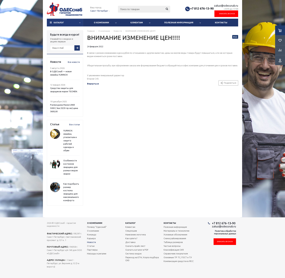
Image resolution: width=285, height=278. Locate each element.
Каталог (59, 22)
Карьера (91, 238)
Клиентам (136, 22)
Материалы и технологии (176, 231)
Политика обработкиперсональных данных (225, 232)
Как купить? (131, 238)
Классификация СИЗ (174, 250)
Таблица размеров (173, 242)
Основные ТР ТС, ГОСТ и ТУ (178, 257)
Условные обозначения (175, 234)
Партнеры (92, 250)
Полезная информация (178, 22)
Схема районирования (175, 238)
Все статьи (74, 124)
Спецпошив (131, 231)
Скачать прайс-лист (135, 246)
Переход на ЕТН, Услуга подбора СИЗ (142, 258)
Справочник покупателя (176, 253)
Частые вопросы (172, 246)
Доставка (130, 242)
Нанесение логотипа (135, 234)
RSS (235, 37)
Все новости (74, 62)
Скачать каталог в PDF (136, 250)
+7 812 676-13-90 (202, 8)
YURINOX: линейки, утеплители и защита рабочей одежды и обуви (70, 140)
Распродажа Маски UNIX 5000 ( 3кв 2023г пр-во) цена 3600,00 (64, 108)
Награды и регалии (96, 253)
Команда (91, 234)
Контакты (221, 22)
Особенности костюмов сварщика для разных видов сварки (70, 167)
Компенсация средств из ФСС (179, 261)
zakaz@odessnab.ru (226, 5)
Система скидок (133, 253)
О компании (101, 22)
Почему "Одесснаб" (97, 227)
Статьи (91, 246)
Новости (91, 242)
